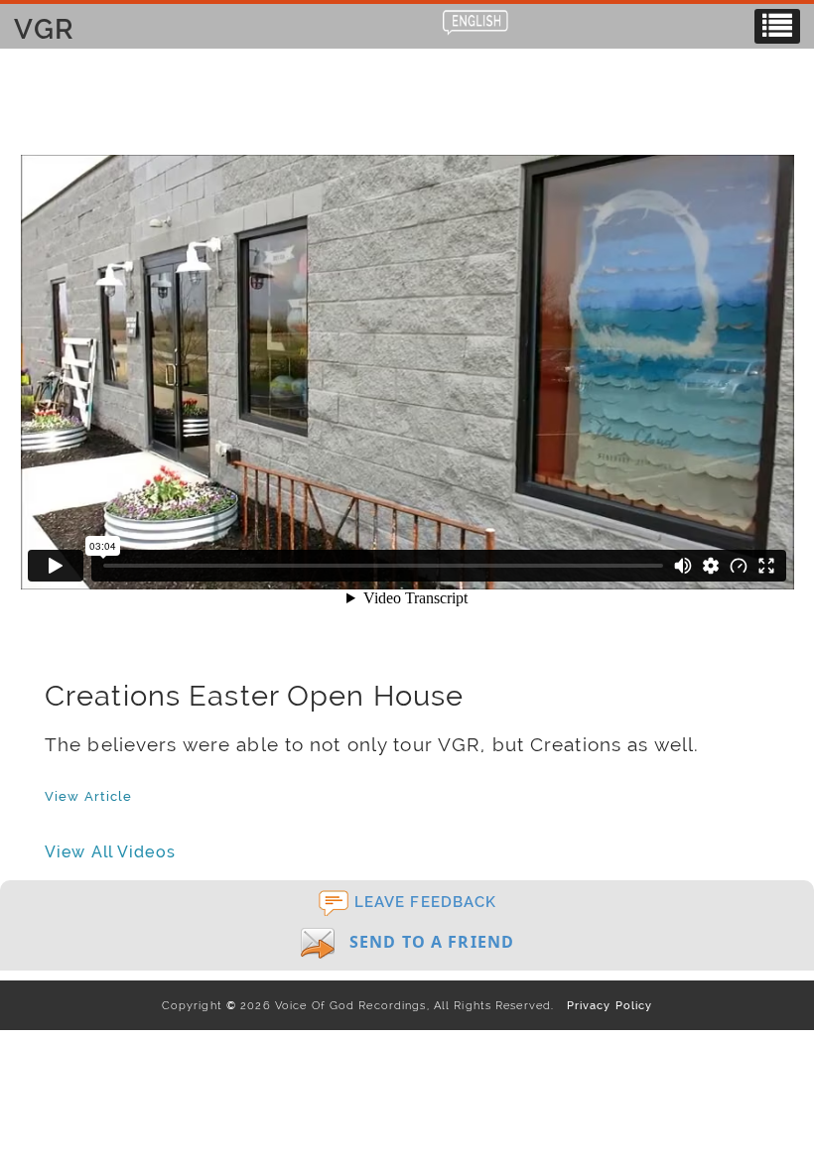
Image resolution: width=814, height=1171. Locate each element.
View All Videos (110, 852)
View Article (88, 796)
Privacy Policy (605, 1005)
